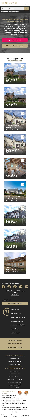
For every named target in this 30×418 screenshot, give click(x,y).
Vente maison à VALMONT (15, 373)
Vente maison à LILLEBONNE (15, 385)
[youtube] (26, 286)
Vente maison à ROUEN (15, 371)
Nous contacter (15, 333)
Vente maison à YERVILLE (15, 358)
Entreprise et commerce (18, 317)
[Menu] (26, 3)
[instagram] (9, 286)
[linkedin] (20, 286)
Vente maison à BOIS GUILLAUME (15, 382)
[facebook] (3, 286)
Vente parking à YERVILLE (15, 364)
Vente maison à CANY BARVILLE (15, 376)
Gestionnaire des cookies (15, 347)
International (14, 329)
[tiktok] (15, 286)
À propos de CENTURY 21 (18, 325)
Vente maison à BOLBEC (15, 387)
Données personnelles (15, 343)
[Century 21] (9, 3)
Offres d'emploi (15, 309)
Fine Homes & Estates (17, 321)
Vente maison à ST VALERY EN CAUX (15, 379)
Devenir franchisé (16, 313)
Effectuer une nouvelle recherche (10, 11)
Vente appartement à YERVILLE (15, 361)
